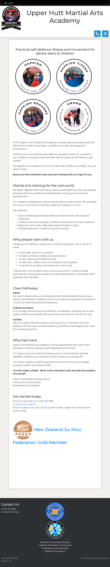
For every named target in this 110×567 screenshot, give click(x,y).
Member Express (101, 558)
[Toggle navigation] (105, 33)
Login (9, 3)
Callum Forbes (11, 512)
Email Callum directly (24, 404)
